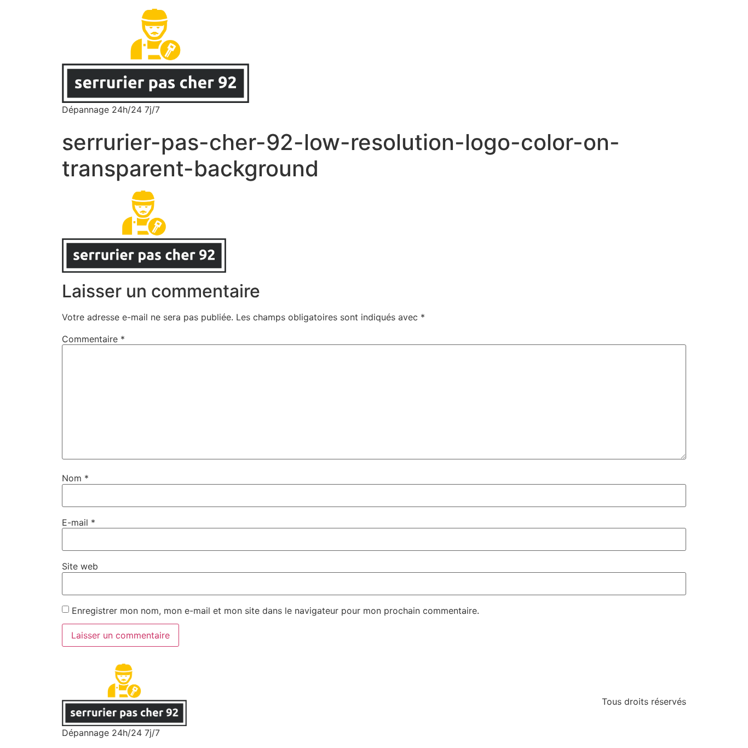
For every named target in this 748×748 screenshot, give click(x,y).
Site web (80, 566)
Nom (75, 478)
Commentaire (93, 339)
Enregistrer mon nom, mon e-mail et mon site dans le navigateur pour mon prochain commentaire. (275, 610)
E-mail (78, 522)
